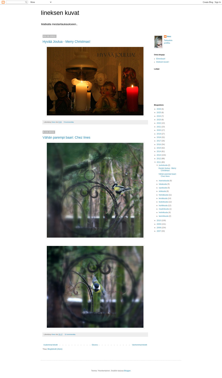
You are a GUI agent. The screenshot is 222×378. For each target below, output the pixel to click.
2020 (159, 130)
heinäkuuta (164, 195)
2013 (159, 155)
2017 (159, 141)
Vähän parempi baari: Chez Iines (66, 137)
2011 (159, 162)
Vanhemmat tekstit (139, 345)
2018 (159, 137)
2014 (159, 151)
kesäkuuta (163, 198)
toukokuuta (163, 202)
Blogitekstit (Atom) (55, 349)
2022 (159, 123)
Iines (169, 36)
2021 (159, 127)
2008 (159, 228)
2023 (159, 120)
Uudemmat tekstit (50, 345)
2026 (159, 109)
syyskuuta (163, 188)
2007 (159, 231)
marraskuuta (164, 181)
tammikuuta (164, 216)
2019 (159, 134)
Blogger (127, 371)
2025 (159, 112)
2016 (159, 144)
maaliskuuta (164, 209)
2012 (159, 159)
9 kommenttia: (69, 122)
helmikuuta (163, 212)
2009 (159, 224)
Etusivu (95, 345)
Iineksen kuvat (60, 12)
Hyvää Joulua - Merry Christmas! (66, 41)
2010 (159, 220)
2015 (159, 148)
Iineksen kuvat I (162, 62)
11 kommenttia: (70, 334)
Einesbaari (160, 59)
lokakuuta (163, 184)
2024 (159, 116)
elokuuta (162, 191)
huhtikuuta (163, 205)
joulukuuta (163, 165)
